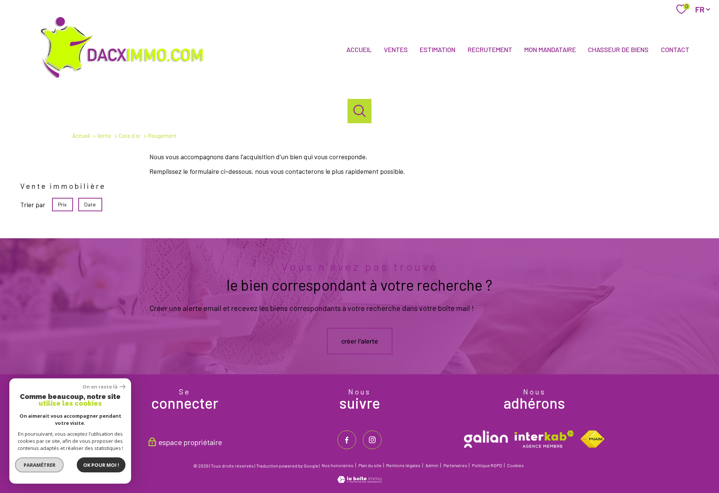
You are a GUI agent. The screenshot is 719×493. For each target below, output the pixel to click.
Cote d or (129, 135)
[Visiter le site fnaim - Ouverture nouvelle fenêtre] (592, 439)
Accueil (359, 49)
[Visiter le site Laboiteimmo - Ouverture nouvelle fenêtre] (359, 480)
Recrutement (490, 49)
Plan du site (370, 465)
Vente (104, 135)
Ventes (396, 49)
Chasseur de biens (618, 49)
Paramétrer (39, 465)
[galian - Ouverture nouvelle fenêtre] (485, 439)
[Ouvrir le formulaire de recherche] (360, 111)
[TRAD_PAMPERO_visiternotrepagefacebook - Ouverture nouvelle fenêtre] (346, 439)
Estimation (437, 49)
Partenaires (455, 465)
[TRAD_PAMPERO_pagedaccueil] (126, 79)
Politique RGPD (487, 465)
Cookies (515, 465)
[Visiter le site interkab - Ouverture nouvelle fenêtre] (544, 439)
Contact (675, 49)
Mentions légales (403, 465)
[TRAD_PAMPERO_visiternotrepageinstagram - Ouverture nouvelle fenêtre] (372, 439)
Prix (62, 204)
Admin (432, 465)
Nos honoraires (338, 465)
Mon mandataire (550, 49)
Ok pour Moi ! (101, 465)
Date (90, 204)
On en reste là (100, 387)
